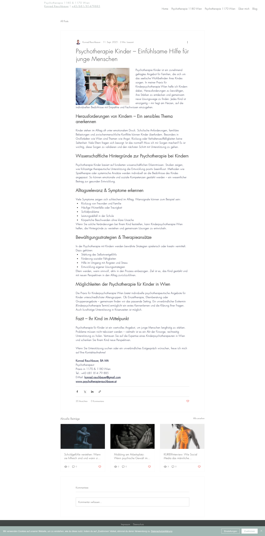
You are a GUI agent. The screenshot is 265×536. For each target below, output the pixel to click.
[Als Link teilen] (99, 391)
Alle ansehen (199, 418)
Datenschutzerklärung (161, 531)
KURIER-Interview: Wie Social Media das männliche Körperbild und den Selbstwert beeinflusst (181, 456)
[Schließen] (261, 531)
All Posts (64, 21)
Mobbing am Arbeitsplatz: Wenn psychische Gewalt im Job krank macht (131, 456)
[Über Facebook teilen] (77, 391)
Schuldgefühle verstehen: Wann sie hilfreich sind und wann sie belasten (82, 456)
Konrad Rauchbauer (56, 6)
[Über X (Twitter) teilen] (84, 391)
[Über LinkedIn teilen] (92, 391)
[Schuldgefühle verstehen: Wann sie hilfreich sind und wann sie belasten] (83, 436)
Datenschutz (138, 524)
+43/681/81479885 (86, 6)
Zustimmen (249, 531)
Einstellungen (230, 531)
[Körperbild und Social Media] (182, 436)
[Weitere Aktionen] (187, 42)
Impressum (125, 524)
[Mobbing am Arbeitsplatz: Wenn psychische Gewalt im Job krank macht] (132, 436)
